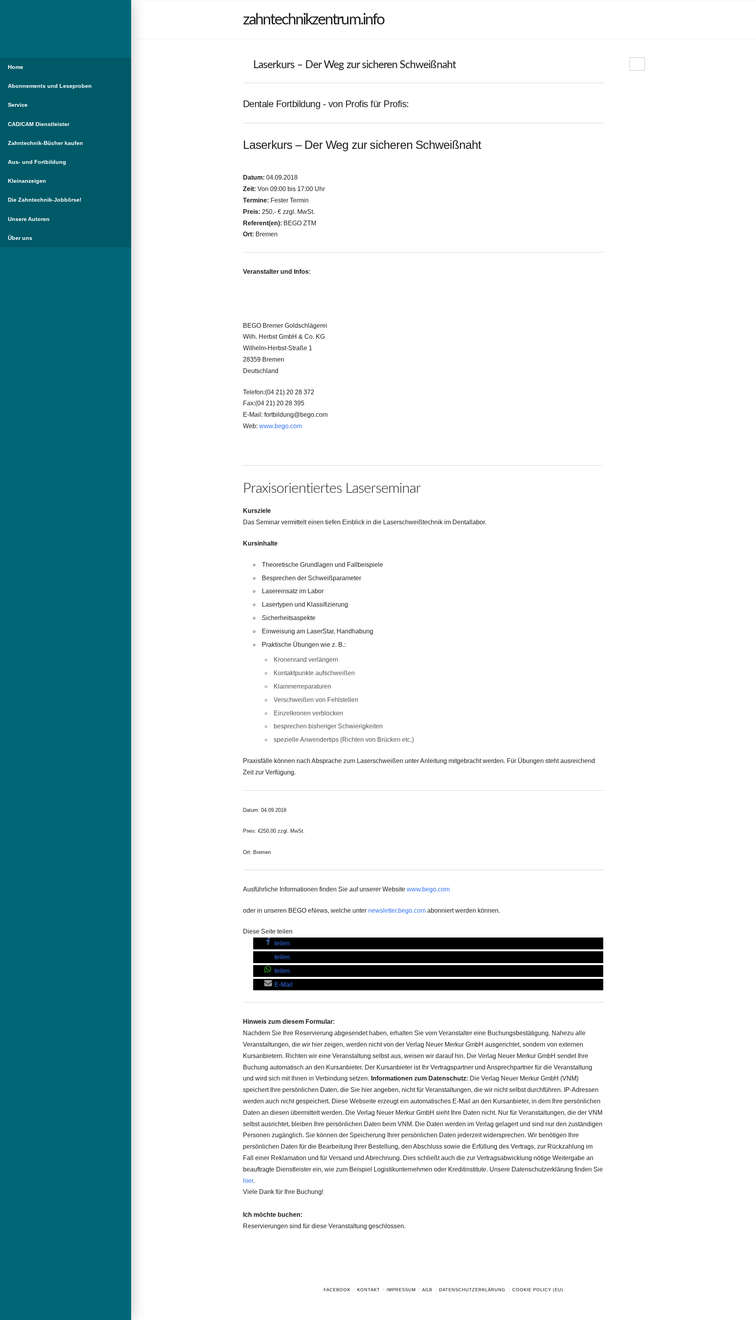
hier (248, 1180)
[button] (276, 943)
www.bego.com (280, 426)
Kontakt (368, 1289)
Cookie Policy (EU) (537, 1289)
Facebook (337, 1289)
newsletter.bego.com (397, 910)
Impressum (401, 1289)
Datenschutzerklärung (472, 1289)
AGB (427, 1289)
